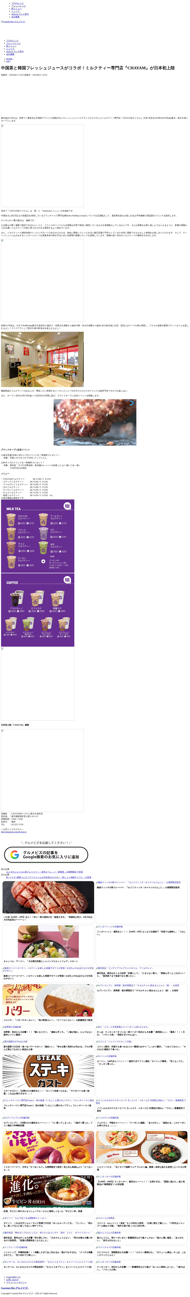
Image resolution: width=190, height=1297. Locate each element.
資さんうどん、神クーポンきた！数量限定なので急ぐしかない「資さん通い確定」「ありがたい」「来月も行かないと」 (140, 1239)
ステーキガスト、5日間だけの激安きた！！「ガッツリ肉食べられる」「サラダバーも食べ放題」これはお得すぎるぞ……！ (46, 1092)
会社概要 (15, 17)
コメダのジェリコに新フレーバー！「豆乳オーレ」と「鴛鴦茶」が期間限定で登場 (44, 872)
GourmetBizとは (13, 1277)
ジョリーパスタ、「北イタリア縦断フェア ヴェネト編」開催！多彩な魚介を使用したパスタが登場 (141, 1168)
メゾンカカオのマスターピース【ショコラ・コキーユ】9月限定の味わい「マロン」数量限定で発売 (141, 1109)
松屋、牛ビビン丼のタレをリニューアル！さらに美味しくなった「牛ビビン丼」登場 (43, 1211)
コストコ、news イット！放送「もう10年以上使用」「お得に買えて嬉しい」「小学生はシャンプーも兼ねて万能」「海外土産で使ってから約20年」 (141, 1224)
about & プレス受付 (20, 14)
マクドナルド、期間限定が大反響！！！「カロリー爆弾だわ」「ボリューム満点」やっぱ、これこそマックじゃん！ (141, 1253)
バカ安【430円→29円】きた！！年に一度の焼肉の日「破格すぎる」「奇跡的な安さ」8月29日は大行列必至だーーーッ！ (48, 918)
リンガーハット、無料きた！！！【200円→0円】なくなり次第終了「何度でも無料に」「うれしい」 (141, 933)
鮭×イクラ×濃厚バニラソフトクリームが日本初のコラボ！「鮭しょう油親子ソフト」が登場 (48, 877)
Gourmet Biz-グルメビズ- (14, 1288)
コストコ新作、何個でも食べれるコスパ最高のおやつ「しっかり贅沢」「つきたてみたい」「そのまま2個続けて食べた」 (141, 1048)
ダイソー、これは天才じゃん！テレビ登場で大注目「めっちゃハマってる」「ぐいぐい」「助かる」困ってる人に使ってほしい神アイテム (48, 1224)
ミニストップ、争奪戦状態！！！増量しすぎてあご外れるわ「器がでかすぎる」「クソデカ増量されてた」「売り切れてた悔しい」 (48, 1253)
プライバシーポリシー (16, 1282)
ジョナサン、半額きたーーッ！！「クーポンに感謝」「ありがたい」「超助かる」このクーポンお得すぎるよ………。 (141, 1124)
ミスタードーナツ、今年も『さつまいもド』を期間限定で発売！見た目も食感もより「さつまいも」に (48, 1168)
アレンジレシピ (18, 6)
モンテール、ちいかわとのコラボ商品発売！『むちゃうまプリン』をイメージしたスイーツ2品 (48, 1267)
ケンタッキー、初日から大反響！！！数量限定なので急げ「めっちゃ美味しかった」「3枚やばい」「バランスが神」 (141, 1268)
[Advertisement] (48, 31)
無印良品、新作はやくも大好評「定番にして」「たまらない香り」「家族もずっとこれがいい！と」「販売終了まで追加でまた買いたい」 (141, 974)
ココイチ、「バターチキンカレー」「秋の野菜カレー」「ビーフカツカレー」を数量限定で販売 (48, 1020)
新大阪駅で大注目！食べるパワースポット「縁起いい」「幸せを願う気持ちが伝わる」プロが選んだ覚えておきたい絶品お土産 (48, 1048)
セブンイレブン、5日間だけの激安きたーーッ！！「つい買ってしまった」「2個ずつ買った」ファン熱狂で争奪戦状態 (48, 1124)
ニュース (15, 11)
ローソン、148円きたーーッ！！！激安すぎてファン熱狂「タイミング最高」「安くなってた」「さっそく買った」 (141, 1062)
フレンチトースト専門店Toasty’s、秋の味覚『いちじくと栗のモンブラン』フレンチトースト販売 (47, 1106)
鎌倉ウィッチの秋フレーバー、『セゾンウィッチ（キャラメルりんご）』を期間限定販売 (138, 887)
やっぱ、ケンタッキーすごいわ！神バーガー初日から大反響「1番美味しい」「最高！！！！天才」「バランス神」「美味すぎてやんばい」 (141, 1033)
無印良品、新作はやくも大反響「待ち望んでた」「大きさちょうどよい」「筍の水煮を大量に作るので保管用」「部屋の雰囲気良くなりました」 (48, 1239)
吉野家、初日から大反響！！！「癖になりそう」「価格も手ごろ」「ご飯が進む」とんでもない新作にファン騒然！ (48, 1033)
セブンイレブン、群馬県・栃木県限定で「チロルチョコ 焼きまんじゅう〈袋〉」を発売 (137, 990)
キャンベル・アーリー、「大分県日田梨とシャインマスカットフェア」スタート (41, 961)
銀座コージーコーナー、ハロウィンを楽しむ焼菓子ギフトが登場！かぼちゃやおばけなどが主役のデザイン (48, 977)
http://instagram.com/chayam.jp (13, 832)
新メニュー (16, 9)
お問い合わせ (12, 1280)
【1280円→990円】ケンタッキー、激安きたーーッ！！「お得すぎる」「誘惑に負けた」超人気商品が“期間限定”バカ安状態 (141, 1183)
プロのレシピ (17, 3)
